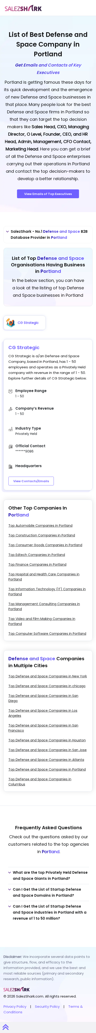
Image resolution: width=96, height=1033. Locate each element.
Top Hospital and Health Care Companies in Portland (43, 577)
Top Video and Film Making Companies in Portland (41, 621)
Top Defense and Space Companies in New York (47, 676)
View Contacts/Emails (31, 481)
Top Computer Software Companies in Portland (47, 633)
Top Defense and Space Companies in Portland (47, 769)
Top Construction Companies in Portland (41, 535)
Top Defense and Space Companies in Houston (47, 740)
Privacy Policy (14, 1006)
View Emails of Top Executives (48, 194)
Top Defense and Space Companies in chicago (47, 686)
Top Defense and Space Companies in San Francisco (43, 728)
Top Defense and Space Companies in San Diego (43, 698)
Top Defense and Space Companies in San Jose (47, 750)
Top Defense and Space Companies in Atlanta (46, 759)
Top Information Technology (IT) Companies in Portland (47, 591)
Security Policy (47, 1006)
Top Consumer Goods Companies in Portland (45, 545)
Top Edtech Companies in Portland (36, 554)
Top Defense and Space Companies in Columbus (39, 782)
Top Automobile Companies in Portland (40, 525)
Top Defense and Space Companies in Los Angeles (42, 713)
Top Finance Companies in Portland (37, 564)
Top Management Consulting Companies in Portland (44, 606)
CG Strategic (23, 347)
